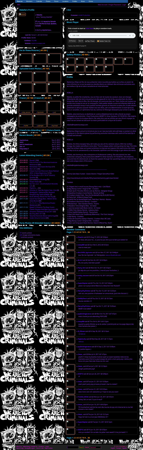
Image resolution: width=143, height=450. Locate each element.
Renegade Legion (30, 448)
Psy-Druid (55, 126)
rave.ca (108, 255)
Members (29, 1)
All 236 (46, 155)
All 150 (46, 68)
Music (83, 1)
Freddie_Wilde (83, 397)
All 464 (85, 54)
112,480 (33, 40)
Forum (56, 1)
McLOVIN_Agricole (85, 252)
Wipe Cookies (49, 448)
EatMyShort (82, 298)
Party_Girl (81, 268)
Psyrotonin (40, 112)
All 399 (37, 135)
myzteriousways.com (38, 43)
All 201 (48, 98)
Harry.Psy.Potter (84, 291)
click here (89, 28)
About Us (19, 446)
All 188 (30, 98)
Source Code (39, 448)
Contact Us (34, 446)
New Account (102, 5)
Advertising (26, 446)
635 (21, 235)
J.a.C (55, 112)
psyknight (40, 126)
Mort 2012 (33, 169)
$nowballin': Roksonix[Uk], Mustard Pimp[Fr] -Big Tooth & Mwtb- (42, 193)
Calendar (39, 1)
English (113, 448)
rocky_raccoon (26, 112)
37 (20, 233)
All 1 (44, 130)
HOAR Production (84, 15)
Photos (48, 1)
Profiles (74, 1)
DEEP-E (80, 374)
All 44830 (55, 223)
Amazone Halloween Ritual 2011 (41, 211)
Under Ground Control (38, 218)
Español (124, 448)
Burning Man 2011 (36, 214)
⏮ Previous (72, 41)
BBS (18, 5)
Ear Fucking (42, 179)
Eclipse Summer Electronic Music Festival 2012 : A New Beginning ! (44, 172)
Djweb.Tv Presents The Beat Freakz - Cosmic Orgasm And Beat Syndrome (43, 208)
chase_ (80, 354)
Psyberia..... (34, 188)
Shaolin (80, 237)
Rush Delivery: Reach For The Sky (41, 197)
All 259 (43, 50)
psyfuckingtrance (84, 314)
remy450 (81, 245)
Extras (91, 1)
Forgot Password (115, 5)
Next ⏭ (81, 41)
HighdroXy (82, 339)
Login (124, 5)
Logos (47, 446)
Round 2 (33, 160)
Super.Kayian (82, 283)
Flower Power (34, 182)
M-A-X (80, 260)
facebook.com (116, 255)
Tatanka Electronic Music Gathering (42, 216)
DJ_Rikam (81, 331)
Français (118, 448)
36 (89, 232)
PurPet (26, 126)
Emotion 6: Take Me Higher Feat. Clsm (43, 190)
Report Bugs (20, 448)
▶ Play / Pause (90, 41)
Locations (65, 1)
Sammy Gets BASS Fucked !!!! (77, 46)
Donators (41, 446)
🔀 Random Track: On (103, 41)
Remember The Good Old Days (41, 167)
